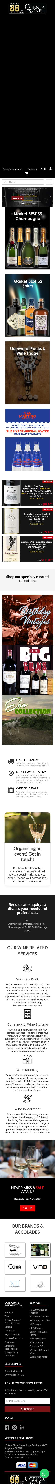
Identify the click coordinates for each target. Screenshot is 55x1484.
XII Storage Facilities (39, 1317)
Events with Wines (38, 1357)
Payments (10, 1342)
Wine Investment (28, 1109)
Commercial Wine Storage (27, 1024)
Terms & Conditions (14, 1338)
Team (7, 1316)
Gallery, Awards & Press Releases (13, 1321)
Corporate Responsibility (11, 1347)
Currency (32, 169)
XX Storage (35, 1324)
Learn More (17, 198)
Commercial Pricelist (14, 1375)
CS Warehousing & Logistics (39, 1311)
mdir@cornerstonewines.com (27, 1005)
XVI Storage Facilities (40, 1320)
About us (9, 1312)
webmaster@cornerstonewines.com (26, 924)
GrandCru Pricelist (13, 1371)
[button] (3, 197)
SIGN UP (27, 1208)
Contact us (10, 1330)
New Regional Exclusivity (11, 1354)
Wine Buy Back (27, 979)
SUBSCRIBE (27, 1409)
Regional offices (12, 1334)
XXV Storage (36, 1328)
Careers (8, 1327)
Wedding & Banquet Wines (39, 1351)
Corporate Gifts (37, 1346)
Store (6, 169)
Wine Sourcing (27, 1070)
